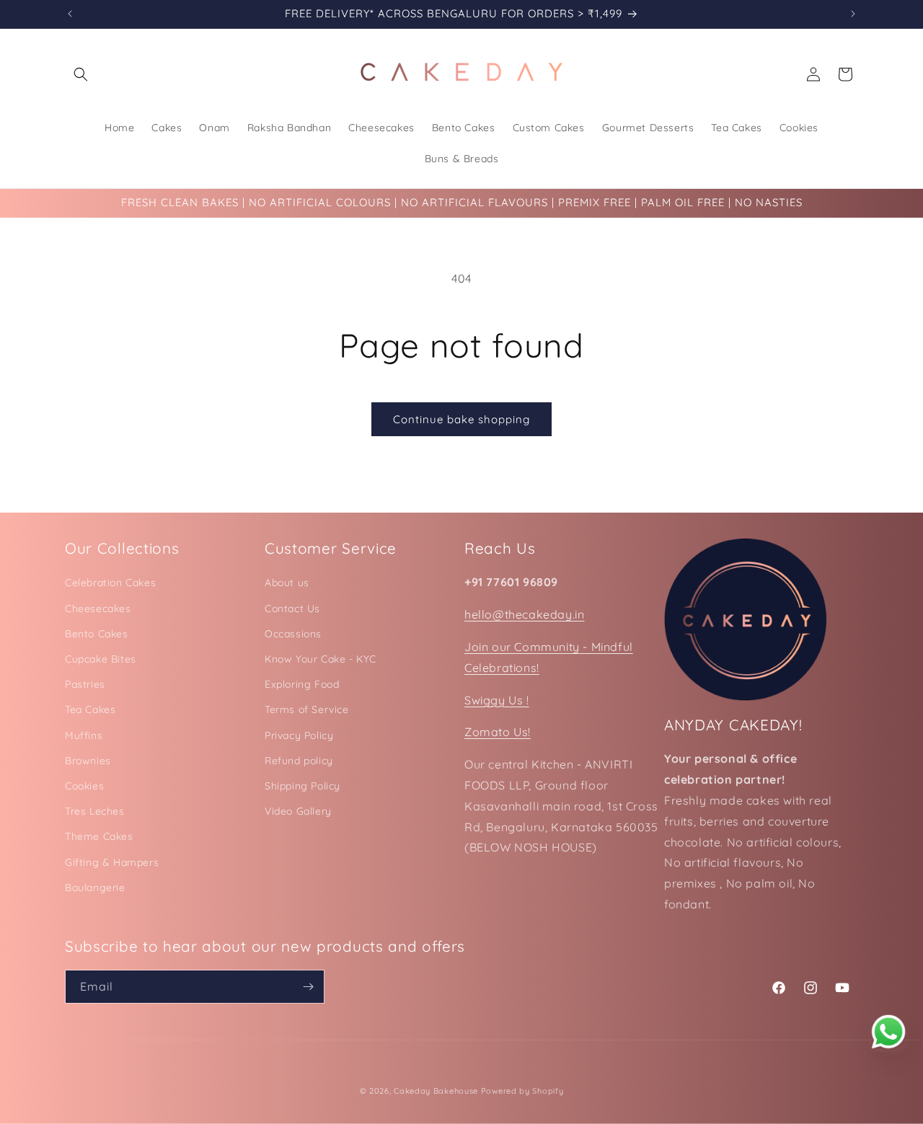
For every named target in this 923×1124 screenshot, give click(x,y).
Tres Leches (95, 811)
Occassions (293, 633)
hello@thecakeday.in (524, 614)
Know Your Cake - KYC (320, 658)
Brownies (88, 760)
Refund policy (299, 760)
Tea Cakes (90, 709)
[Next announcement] (853, 13)
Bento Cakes (96, 633)
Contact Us (292, 608)
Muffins (83, 735)
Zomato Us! (497, 732)
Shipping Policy (302, 785)
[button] (81, 74)
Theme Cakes (99, 836)
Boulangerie (95, 887)
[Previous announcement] (70, 13)
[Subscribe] (308, 987)
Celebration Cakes (110, 582)
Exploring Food (302, 684)
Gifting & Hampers (112, 862)
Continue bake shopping (461, 419)
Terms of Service (307, 709)
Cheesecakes (98, 608)
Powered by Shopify (522, 1091)
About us (287, 582)
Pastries (85, 684)
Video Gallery (298, 811)
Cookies (84, 785)
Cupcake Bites (100, 658)
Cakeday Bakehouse (436, 1091)
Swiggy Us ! (496, 700)
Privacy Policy (299, 735)
